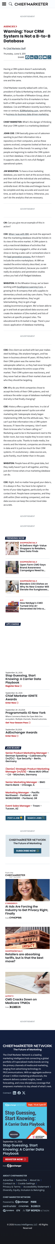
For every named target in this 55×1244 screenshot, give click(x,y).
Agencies (9, 26)
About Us (35, 1180)
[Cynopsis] (15, 918)
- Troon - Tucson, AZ (24, 807)
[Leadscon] (14, 1007)
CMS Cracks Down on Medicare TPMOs (21, 1001)
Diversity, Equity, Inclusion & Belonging (23, 1190)
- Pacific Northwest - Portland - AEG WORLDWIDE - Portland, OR (23, 795)
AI (21, 600)
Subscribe (21, 1180)
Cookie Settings (26, 1183)
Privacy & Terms (12, 1186)
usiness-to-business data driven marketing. (28, 114)
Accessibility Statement (36, 1186)
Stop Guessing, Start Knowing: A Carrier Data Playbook (23, 679)
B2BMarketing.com (29, 110)
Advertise (8, 1180)
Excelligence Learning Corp (30, 287)
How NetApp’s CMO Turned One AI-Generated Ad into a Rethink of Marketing (32, 607)
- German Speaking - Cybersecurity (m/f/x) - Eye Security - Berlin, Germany (27, 757)
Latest (8, 996)
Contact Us (9, 1183)
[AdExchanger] (14, 1165)
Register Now (13, 686)
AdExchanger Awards (21, 732)
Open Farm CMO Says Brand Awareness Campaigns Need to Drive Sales (33, 569)
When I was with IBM (19, 234)
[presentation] (12, 548)
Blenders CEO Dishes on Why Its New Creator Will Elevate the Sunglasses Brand (34, 588)
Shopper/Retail (27, 543)
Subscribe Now (26, 850)
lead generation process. (19, 256)
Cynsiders (10, 903)
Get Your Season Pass (17, 722)
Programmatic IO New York (26, 713)
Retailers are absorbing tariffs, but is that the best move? (24, 957)
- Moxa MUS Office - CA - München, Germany (27, 771)
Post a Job (14, 818)
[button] (4, 4)
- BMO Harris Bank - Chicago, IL (25, 783)
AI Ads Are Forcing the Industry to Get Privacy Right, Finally (26, 910)
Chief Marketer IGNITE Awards (22, 697)
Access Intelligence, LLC (25, 1224)
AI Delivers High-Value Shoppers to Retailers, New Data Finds (33, 548)
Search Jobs (34, 818)
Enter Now (11, 702)
